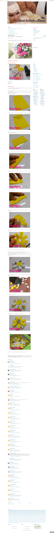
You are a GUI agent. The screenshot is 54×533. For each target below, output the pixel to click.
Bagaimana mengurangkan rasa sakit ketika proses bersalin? (14, 28)
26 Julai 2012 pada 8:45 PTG (12, 409)
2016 (34, 65)
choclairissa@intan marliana (12, 386)
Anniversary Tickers (14, 528)
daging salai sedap (42, 101)
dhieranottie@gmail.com (37, 38)
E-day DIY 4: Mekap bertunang (36, 78)
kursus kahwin (39, 513)
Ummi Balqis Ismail (12, 475)
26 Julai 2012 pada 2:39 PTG (12, 396)
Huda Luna (10, 373)
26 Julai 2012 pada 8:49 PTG (12, 432)
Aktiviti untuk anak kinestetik (37, 31)
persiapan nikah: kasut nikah (38, 519)
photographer (24, 512)
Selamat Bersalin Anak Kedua (37, 30)
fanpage (14, 517)
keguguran (44, 511)
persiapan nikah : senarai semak (27, 519)
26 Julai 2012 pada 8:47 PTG (12, 423)
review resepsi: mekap (34, 521)
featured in (17, 517)
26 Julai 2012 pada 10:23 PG (12, 379)
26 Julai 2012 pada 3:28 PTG (12, 400)
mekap (13, 512)
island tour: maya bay (41, 517)
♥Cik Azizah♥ (42, 103)
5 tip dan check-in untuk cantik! (11, 29)
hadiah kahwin (25, 517)
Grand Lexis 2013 (19, 515)
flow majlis (19, 517)
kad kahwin (40, 511)
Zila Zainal (10, 398)
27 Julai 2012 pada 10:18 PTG (12, 472)
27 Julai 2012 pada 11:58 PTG (12, 482)
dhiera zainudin (11, 402)
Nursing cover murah (38, 515)
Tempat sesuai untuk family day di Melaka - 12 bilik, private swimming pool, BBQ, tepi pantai (43, 94)
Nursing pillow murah (42, 515)
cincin (41, 512)
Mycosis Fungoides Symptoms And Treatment (43, 99)
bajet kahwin (11, 513)
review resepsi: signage (43, 521)
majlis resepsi (9, 511)
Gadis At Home (42, 97)
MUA (26, 515)
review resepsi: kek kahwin (19, 521)
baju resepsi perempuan (19, 511)
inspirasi (38, 517)
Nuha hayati (10, 390)
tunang (9, 510)
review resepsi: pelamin (38, 521)
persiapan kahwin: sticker (22, 519)
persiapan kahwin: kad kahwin (18, 512)
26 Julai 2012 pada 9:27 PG (12, 367)
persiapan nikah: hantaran (33, 519)
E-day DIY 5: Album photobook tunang (37, 79)
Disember (35, 69)
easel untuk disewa (11, 517)
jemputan (33, 513)
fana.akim (10, 462)
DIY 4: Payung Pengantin (35, 87)
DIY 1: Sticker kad (35, 83)
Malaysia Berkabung (30, 515)
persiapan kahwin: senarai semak (16, 519)
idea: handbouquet (35, 517)
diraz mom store (44, 512)
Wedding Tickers (27, 528)
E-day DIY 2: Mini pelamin (36, 75)
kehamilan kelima (10, 512)
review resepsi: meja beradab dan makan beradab (26, 521)
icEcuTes (10, 365)
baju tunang (24, 511)
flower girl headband (29, 513)
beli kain (14, 513)
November (35, 70)
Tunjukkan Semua (37, 105)
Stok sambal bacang (36, 32)
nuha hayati (11, 435)
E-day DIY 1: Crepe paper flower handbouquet (38, 74)
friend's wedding (22, 517)
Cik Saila (11, 412)
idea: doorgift (32, 517)
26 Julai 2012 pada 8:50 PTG (12, 446)
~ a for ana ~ (11, 426)
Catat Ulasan (10, 501)
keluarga (36, 513)
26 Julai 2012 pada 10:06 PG (12, 375)
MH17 (25, 515)
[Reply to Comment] (18, 363)
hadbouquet (37, 511)
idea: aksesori (29, 517)
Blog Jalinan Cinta (36, 92)
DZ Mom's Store (15, 515)
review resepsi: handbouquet (13, 521)
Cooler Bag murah (11, 515)
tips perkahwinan (14, 511)
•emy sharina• (11, 470)
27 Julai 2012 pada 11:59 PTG (12, 491)
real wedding (29, 512)
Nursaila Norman (11, 369)
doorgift (25, 513)
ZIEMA (10, 403)
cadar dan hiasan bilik (32, 511)
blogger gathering (22, 513)
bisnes (17, 513)
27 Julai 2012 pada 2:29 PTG (12, 468)
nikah (41, 513)
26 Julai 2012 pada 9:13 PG (12, 363)
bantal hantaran (27, 511)
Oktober (35, 71)
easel (8, 517)
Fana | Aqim (11, 485)
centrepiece (38, 512)
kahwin (44, 517)
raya (26, 512)
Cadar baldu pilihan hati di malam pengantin (13, 33)
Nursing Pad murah (34, 515)
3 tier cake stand (34, 512)
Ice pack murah (22, 515)
